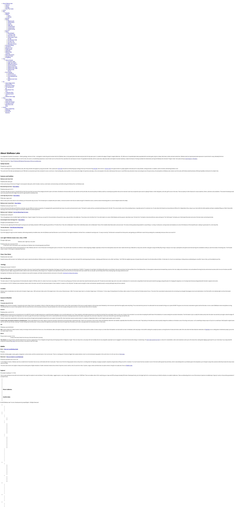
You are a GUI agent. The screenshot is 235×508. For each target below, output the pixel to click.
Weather (5, 398)
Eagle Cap (10, 25)
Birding (5, 386)
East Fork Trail (11, 42)
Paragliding (8, 57)
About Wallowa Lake (8, 3)
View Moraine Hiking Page (16, 227)
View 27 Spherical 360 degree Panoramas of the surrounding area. (26, 161)
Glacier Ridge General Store (8, 100)
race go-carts (108, 168)
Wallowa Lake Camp (12, 67)
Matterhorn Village (9, 85)
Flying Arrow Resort (12, 64)
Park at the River (12, 65)
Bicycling (7, 13)
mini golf (95, 168)
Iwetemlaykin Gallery (9, 395)
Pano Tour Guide (9, 9)
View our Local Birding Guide (11, 349)
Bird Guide (122, 354)
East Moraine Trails (12, 40)
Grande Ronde (11, 26)
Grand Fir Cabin (11, 61)
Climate (7, 6)
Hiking (6, 31)
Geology (7, 7)
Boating (7, 18)
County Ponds (11, 27)
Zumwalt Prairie (9, 56)
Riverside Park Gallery (9, 391)
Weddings (7, 110)
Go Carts (7, 30)
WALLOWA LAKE (4, 1)
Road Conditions (7, 400)
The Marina (8, 46)
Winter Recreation (9, 54)
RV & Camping (8, 72)
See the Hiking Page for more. (20, 212)
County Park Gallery (8, 392)
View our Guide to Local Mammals (14, 357)
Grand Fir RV (11, 73)
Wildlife (7, 14)
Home (4, 10)
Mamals (9, 17)
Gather (4, 107)
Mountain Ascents (12, 44)
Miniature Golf (8, 48)
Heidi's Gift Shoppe (10, 102)
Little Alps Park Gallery (9, 394)
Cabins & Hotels (9, 60)
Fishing (7, 19)
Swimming (7, 50)
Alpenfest (207, 329)
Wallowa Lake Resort (11, 70)
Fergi (14, 341)
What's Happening (9, 108)
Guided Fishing (11, 29)
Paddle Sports (8, 49)
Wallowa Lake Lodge (12, 68)
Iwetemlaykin (11, 33)
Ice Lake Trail (11, 41)
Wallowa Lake (11, 21)
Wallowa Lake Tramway (8, 52)
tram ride (60, 168)
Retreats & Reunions (8, 112)
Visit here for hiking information (70, 273)
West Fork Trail (11, 36)
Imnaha (9, 23)
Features (7, 5)
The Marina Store (9, 103)
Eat (3, 81)
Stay (4, 58)
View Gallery (16, 186)
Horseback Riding (9, 45)
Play (4, 11)
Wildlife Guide (129, 365)
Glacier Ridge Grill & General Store (10, 83)
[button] (117, 147)
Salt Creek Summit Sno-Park (153, 339)
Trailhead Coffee (9, 92)
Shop (4, 98)
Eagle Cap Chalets (12, 63)
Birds (9, 15)
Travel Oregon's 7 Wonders (191, 158)
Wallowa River (11, 22)
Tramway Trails (11, 34)
